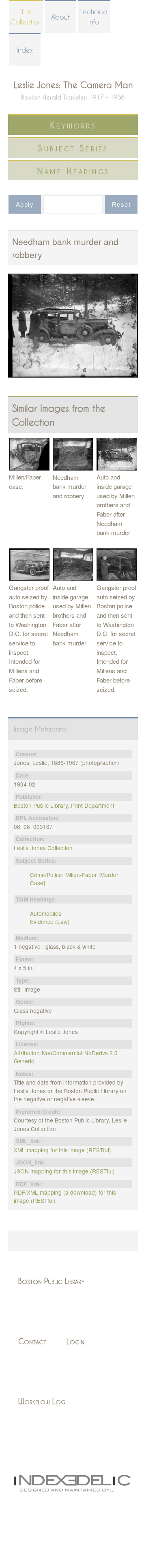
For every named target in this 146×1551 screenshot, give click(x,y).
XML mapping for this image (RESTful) (62, 1150)
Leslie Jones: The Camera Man (73, 85)
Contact (32, 1341)
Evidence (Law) (50, 921)
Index (25, 50)
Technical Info (94, 17)
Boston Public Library (51, 1281)
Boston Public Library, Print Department (64, 805)
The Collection (26, 17)
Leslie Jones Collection (43, 848)
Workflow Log (41, 1401)
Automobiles (45, 913)
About (60, 17)
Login (75, 1341)
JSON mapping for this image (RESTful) (64, 1171)
